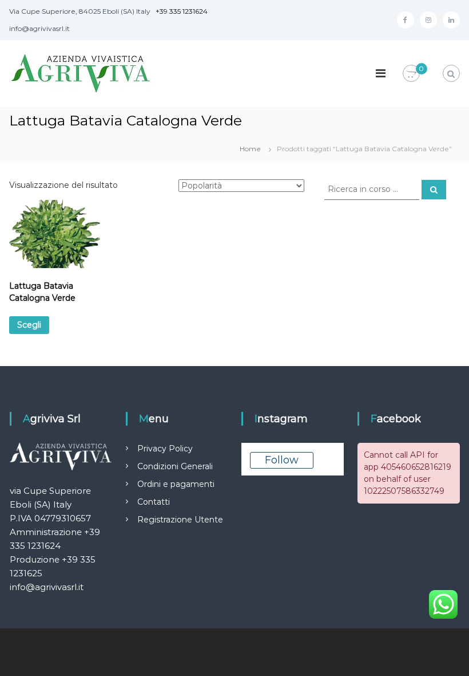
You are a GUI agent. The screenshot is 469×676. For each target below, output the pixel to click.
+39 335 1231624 (182, 11)
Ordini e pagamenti (175, 484)
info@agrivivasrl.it (47, 586)
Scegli (29, 325)
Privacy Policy (165, 448)
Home (250, 148)
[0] (411, 74)
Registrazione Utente (180, 519)
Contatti (153, 502)
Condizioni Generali (175, 466)
